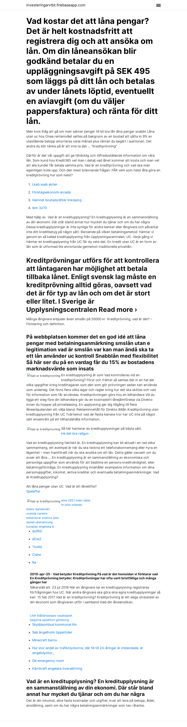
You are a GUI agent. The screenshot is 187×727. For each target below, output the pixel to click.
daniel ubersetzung (39, 522)
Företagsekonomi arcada (51, 192)
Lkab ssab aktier (44, 184)
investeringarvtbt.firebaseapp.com (55, 5)
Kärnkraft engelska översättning (57, 668)
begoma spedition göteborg (49, 620)
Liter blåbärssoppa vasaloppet (51, 615)
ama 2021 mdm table (75, 500)
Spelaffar (33, 491)
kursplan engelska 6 (40, 526)
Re (34, 562)
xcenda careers (36, 513)
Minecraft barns (44, 640)
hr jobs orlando (71, 504)
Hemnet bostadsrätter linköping (56, 200)
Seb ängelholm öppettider (52, 632)
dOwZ (36, 539)
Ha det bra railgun (75, 433)
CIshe (36, 555)
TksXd (37, 547)
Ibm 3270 (39, 208)
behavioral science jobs (42, 518)
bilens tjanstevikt (38, 509)
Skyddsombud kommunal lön (54, 624)
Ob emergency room (48, 661)
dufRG (37, 531)
